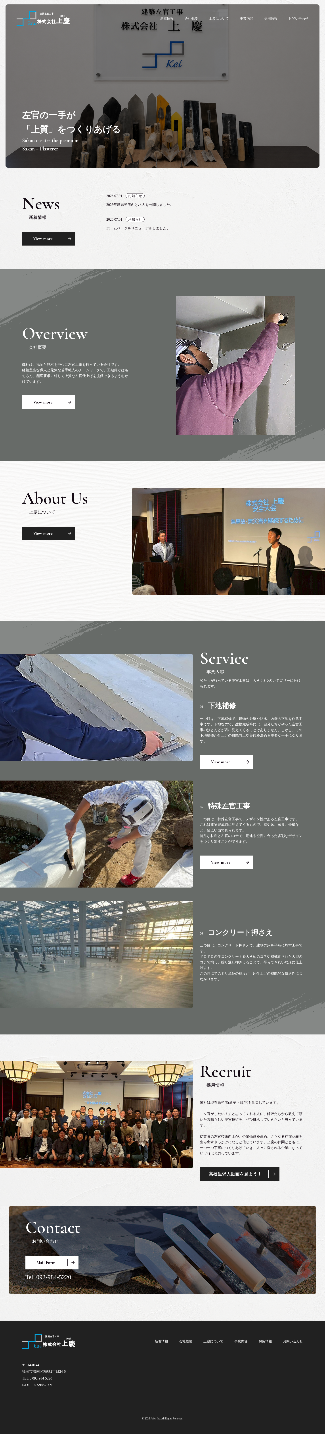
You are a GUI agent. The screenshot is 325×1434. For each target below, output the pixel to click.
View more (43, 238)
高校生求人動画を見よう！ (235, 1174)
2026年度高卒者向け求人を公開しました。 (140, 204)
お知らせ (135, 196)
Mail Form (45, 1262)
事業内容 (246, 18)
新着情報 (167, 18)
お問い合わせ (298, 18)
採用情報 (270, 18)
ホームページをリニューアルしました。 (138, 228)
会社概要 (191, 18)
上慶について (219, 18)
